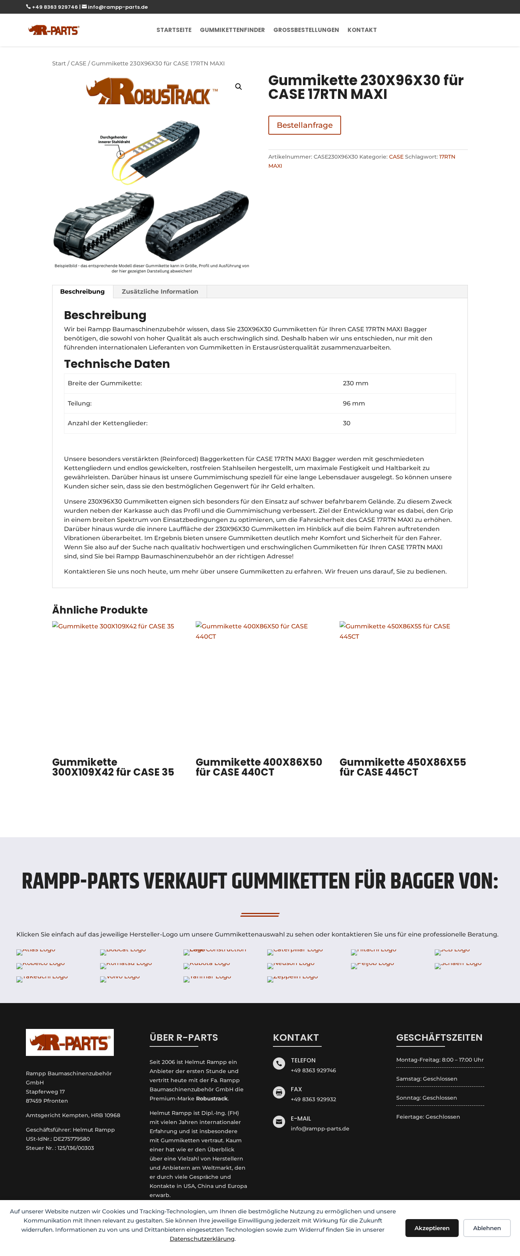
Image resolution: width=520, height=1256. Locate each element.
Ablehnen (487, 1228)
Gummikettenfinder (232, 30)
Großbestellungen (306, 30)
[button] (239, 87)
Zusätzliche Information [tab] (160, 291)
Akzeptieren (432, 1228)
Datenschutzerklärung (202, 1238)
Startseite (173, 30)
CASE (78, 63)
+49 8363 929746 (52, 7)
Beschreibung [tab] (82, 291)
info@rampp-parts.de (115, 7)
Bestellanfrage (305, 125)
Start (59, 63)
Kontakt (362, 30)
